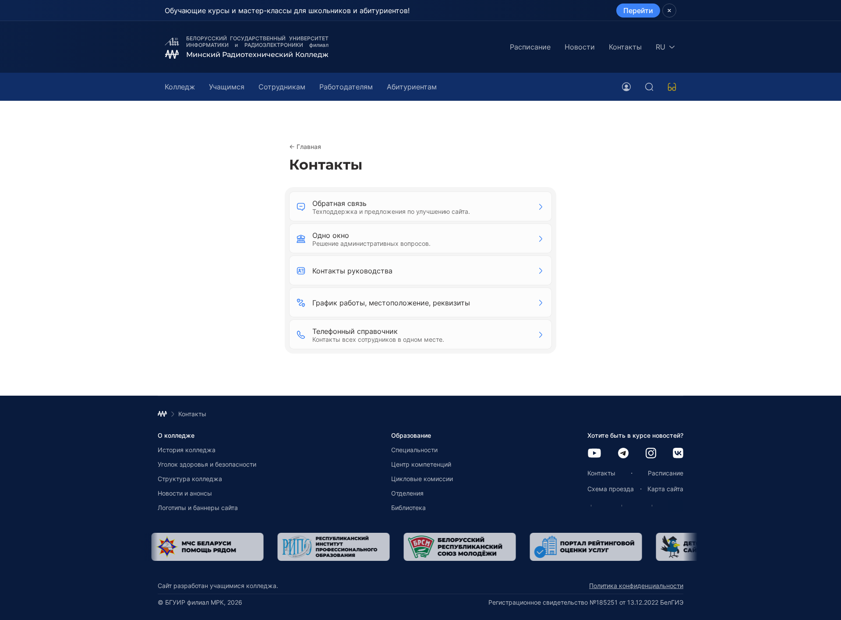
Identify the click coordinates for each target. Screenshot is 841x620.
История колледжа (187, 449)
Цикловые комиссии (422, 478)
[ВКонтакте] (678, 454)
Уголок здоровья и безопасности (207, 464)
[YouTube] (594, 453)
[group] (225, 547)
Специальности (414, 449)
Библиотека (408, 507)
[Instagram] (651, 454)
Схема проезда (610, 488)
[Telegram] (623, 454)
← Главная (305, 146)
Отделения (407, 493)
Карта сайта (665, 488)
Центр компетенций (421, 464)
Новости (580, 47)
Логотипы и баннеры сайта (198, 507)
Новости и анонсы (185, 493)
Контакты (625, 47)
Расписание (530, 47)
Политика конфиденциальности (636, 585)
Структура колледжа (190, 478)
